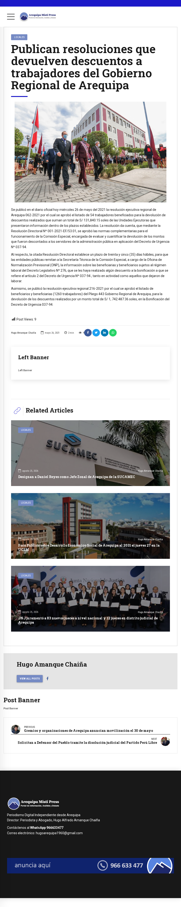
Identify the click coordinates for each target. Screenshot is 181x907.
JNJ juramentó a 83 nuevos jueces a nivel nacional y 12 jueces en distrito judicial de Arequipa (88, 620)
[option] (90, 152)
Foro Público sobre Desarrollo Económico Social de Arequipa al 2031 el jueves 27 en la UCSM (89, 547)
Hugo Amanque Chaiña (23, 332)
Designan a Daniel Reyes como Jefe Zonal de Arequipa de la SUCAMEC (76, 477)
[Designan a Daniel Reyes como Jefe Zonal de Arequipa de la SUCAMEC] (90, 453)
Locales (19, 37)
